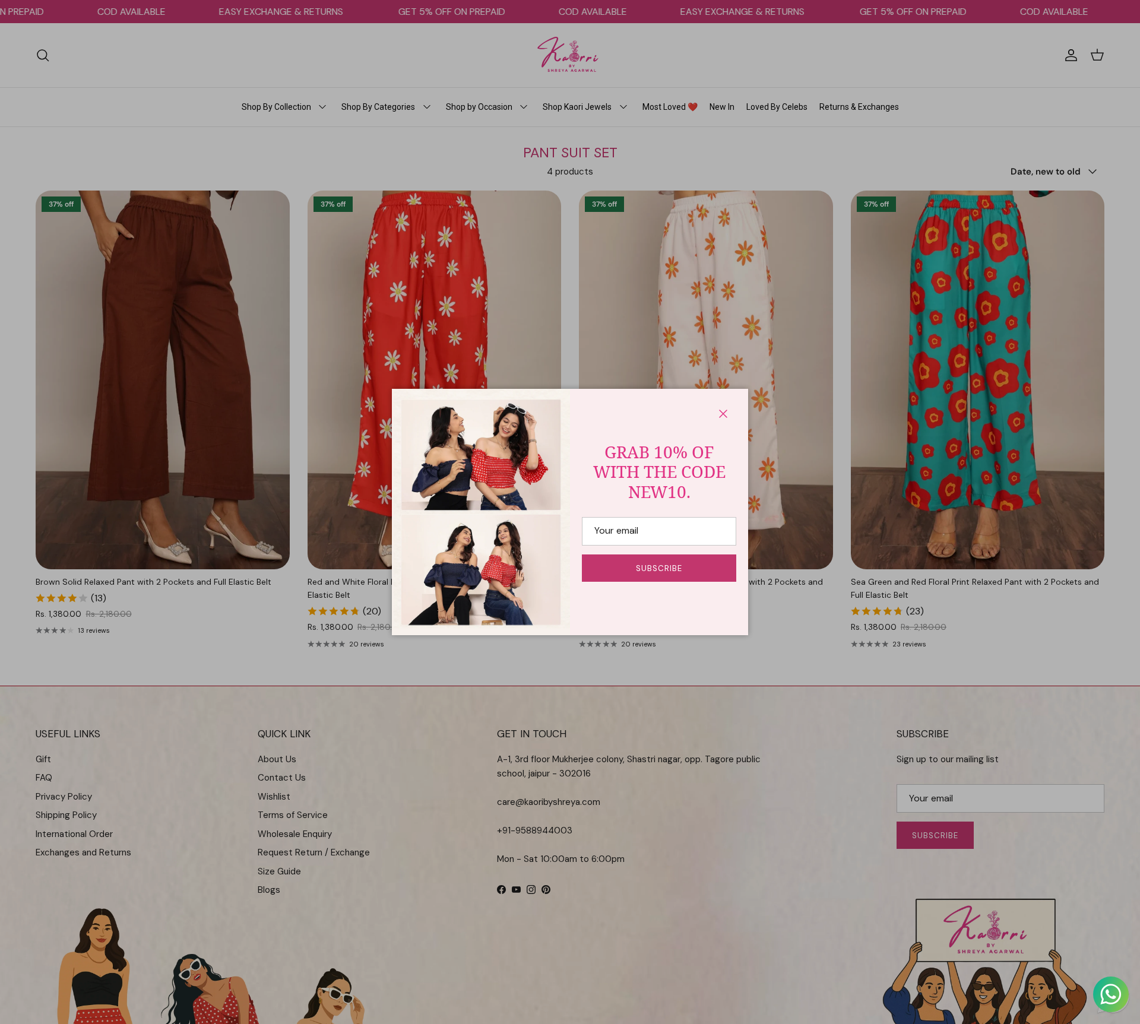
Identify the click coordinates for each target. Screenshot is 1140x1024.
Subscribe (659, 568)
